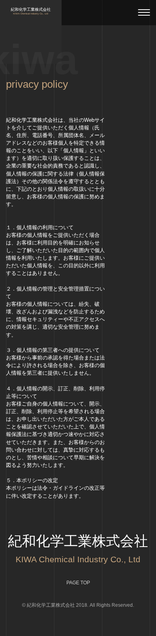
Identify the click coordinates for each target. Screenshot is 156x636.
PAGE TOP (78, 583)
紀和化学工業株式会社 (31, 11)
